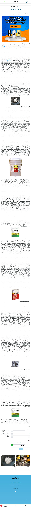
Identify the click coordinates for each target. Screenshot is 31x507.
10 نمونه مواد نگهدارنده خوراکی (25, 467)
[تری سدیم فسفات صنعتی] (15, 478)
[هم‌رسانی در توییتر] (13, 9)
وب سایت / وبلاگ (28, 437)
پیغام (28, 440)
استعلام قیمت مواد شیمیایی (25, 499)
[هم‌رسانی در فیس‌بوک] (11, 9)
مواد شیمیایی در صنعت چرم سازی (22, 48)
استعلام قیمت (5, 506)
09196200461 (19, 485)
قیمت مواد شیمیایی (8, 59)
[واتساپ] (15, 491)
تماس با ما (13, 499)
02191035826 (12, 485)
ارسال (20, 449)
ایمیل (28, 433)
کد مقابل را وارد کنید (28, 445)
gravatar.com (6, 434)
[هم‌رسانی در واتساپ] (20, 9)
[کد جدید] (12, 445)
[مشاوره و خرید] (1, 506)
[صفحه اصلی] (19, 6)
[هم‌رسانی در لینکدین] (18, 9)
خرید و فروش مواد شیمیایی (8, 60)
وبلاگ (17, 6)
